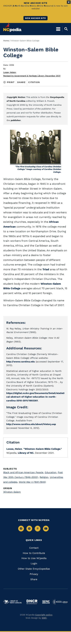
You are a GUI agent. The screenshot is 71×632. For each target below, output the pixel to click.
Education (51, 472)
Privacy (34, 574)
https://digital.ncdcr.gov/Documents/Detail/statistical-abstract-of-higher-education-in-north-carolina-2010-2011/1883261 (35, 397)
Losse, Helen (9, 72)
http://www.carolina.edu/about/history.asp (31, 424)
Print (11, 82)
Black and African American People (23, 472)
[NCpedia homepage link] (12, 27)
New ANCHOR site (35, 18)
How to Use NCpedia (33, 558)
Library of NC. (26, 452)
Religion (44, 477)
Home (6, 40)
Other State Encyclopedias (34, 568)
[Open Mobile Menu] (58, 29)
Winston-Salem (12, 492)
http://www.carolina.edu (20, 361)
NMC (44, 618)
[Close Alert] (69, 2)
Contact (33, 547)
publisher (16, 120)
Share (21, 82)
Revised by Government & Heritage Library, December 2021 (31, 76)
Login (34, 563)
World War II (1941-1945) (32, 482)
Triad (45, 269)
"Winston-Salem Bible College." (42, 448)
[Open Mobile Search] (65, 29)
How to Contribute (34, 553)
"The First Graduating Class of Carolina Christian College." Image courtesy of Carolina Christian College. (38, 169)
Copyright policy (43, 615)
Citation (34, 82)
